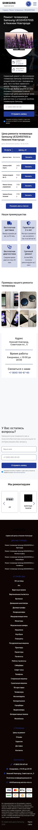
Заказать (28, 157)
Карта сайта (30, 823)
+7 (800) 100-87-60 (19, 372)
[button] (4, 503)
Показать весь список (19, 206)
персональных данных (19, 472)
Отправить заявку (19, 114)
